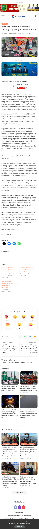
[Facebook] (20, 337)
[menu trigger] (4, 16)
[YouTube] (23, 507)
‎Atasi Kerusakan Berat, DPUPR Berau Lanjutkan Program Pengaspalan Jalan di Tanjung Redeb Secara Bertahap (28, 413)
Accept (19, 526)
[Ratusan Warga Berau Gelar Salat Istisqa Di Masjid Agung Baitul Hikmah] (10, 378)
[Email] (35, 337)
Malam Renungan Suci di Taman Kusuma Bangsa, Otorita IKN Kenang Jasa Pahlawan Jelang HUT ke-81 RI (10, 413)
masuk (13, 362)
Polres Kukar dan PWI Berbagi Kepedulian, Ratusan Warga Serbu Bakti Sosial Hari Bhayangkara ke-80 (9, 452)
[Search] (36, 16)
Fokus (24, 444)
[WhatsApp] (25, 337)
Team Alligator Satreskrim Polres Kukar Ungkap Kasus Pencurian (10, 284)
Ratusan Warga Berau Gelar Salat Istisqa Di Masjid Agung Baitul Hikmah (10, 388)
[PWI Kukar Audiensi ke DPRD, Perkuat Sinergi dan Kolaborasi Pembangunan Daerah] (29, 468)
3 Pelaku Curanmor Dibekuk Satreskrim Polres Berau (26, 270)
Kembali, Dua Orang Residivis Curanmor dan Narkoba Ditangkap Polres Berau (10, 271)
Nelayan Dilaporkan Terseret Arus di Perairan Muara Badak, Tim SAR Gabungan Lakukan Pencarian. (28, 452)
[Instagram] (19, 507)
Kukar (4, 23)
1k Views (28, 33)
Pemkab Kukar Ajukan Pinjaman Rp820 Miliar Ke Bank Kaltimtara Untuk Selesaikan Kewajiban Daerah (10, 481)
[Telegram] (30, 337)
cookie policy (25, 523)
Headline (6, 444)
